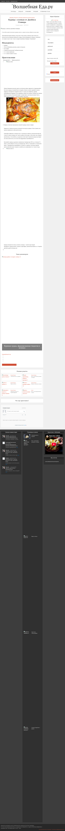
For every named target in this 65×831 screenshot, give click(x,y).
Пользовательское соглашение (45, 829)
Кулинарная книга (14, 1)
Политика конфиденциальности (58, 829)
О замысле (3, 1)
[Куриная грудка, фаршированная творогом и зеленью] (22, 303)
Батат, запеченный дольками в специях (35, 441)
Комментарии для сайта (20, 425)
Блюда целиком (23, 17)
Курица (4, 354)
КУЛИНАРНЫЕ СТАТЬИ (45, 11)
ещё (17, 447)
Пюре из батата (13, 383)
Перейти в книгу (6, 364)
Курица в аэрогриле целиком (36, 383)
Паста (32, 390)
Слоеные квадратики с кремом (35, 728)
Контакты (8, 1)
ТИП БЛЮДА (13, 11)
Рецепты (16, 17)
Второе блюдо (31, 17)
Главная (11, 17)
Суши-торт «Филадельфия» (34, 633)
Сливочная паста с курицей (15, 376)
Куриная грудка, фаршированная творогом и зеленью (22, 347)
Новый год (8, 354)
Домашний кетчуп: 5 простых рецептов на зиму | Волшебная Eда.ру (11, 452)
